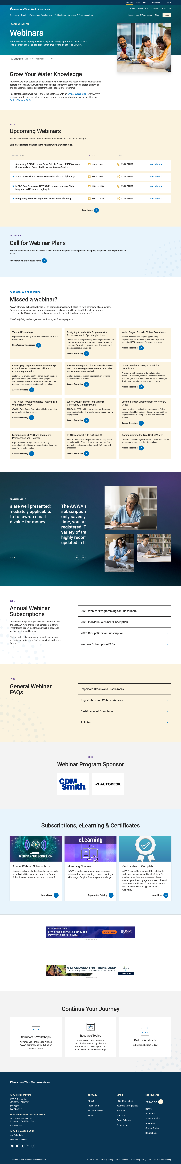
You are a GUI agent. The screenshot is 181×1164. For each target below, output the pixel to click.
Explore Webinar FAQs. (21, 100)
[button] (48, 155)
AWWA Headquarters (21, 1095)
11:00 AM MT (127, 164)
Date (90, 156)
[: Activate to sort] (158, 156)
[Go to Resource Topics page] (90, 1037)
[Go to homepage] (30, 1081)
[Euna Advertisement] (90, 932)
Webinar (16, 156)
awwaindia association (22, 1131)
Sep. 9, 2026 (97, 177)
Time (119, 156)
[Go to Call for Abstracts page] (145, 1037)
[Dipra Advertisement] (90, 970)
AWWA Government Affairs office (27, 1114)
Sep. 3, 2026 (97, 164)
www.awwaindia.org (18, 1139)
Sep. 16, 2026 (98, 186)
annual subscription (76, 94)
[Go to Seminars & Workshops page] (36, 1037)
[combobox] (39, 59)
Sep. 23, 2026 (98, 198)
